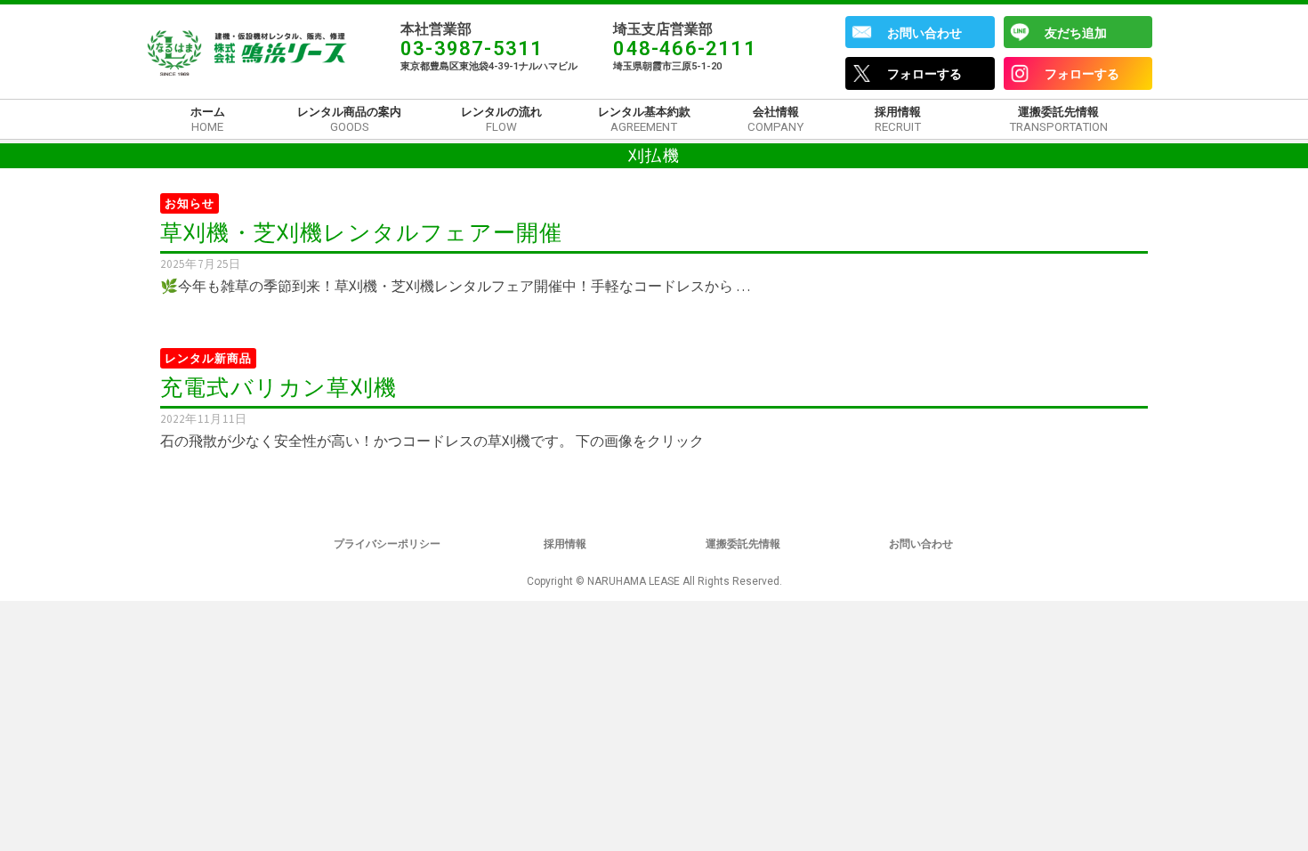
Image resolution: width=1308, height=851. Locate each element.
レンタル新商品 (208, 358)
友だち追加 (1076, 33)
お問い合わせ (924, 33)
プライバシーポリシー (387, 544)
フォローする (924, 74)
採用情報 (565, 544)
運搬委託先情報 (743, 544)
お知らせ (189, 203)
